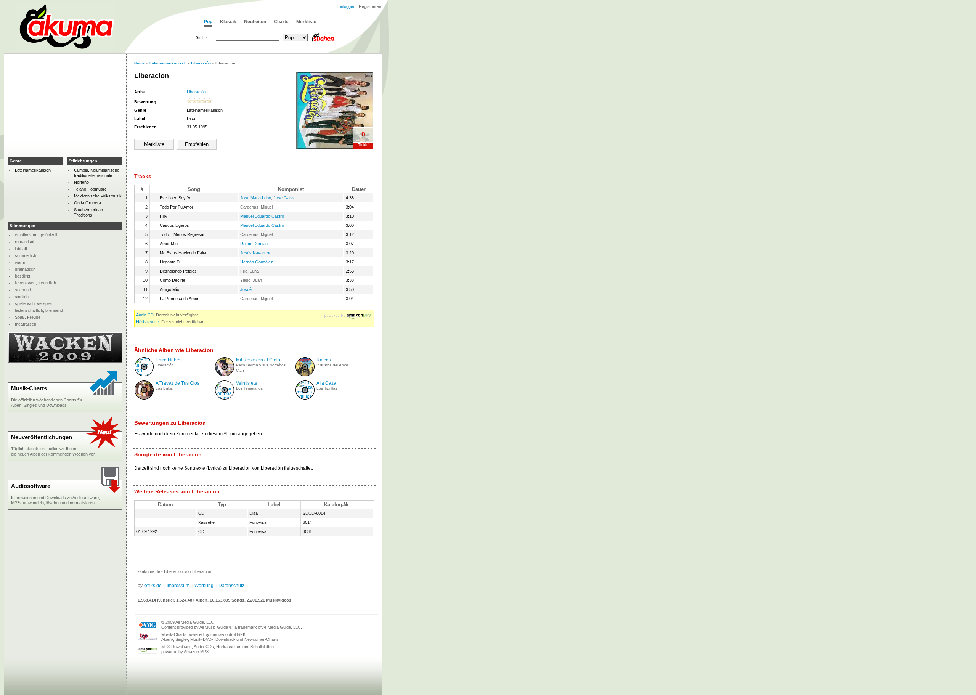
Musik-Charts (29, 388)
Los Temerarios (249, 388)
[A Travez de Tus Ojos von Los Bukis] (144, 398)
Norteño (81, 182)
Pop (208, 21)
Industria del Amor (332, 365)
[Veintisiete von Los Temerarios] (226, 398)
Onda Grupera (87, 203)
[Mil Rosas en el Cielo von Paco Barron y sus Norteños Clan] (224, 374)
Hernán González (256, 262)
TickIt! (363, 145)
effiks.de (153, 585)
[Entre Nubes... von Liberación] (146, 374)
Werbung (204, 585)
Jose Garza (284, 198)
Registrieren (370, 6)
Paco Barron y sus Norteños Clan (261, 367)
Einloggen (346, 6)
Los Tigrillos (326, 388)
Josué (246, 289)
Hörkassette (147, 321)
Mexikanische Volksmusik (98, 196)
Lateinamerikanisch (167, 63)
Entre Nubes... (170, 360)
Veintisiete (246, 383)
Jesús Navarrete (255, 252)
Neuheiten (255, 21)
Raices (323, 360)
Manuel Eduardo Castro (262, 216)
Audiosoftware (30, 486)
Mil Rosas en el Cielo (258, 360)
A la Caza (326, 383)
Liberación (201, 63)
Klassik (228, 21)
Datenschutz (231, 585)
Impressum (178, 585)
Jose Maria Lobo (255, 198)
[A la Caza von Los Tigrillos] (305, 396)
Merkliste (306, 21)
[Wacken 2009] (65, 361)
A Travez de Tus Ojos (177, 383)
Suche (201, 37)
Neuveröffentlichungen (41, 437)
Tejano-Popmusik (90, 189)
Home (139, 63)
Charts (281, 21)
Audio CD (145, 315)
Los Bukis (164, 388)
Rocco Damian (254, 243)
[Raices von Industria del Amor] (305, 374)
